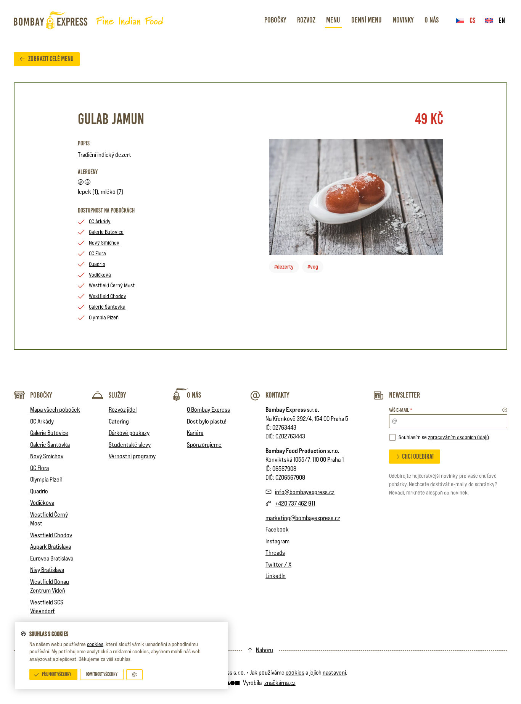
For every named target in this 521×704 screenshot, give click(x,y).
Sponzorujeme (204, 444)
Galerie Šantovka (107, 306)
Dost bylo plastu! (207, 421)
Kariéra (195, 433)
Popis (84, 143)
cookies (95, 644)
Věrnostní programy (132, 456)
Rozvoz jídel (123, 409)
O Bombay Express (208, 409)
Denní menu (366, 20)
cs (472, 20)
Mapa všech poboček (55, 409)
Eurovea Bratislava (51, 558)
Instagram (277, 541)
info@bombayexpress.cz (304, 492)
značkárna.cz (280, 682)
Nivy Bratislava (47, 570)
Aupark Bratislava (50, 546)
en (501, 20)
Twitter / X (278, 564)
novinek (459, 492)
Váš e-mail (400, 410)
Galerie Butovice (106, 232)
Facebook (277, 529)
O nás (432, 20)
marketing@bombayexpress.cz (302, 518)
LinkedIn (275, 576)
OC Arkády (100, 221)
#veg (312, 266)
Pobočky (275, 20)
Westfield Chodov (107, 296)
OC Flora (97, 253)
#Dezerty (284, 266)
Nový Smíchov (104, 242)
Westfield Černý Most (112, 285)
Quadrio (97, 264)
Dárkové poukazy (129, 433)
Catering (119, 421)
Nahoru (264, 650)
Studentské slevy (130, 444)
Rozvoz (306, 20)
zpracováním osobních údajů (458, 437)
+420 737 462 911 (295, 503)
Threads (275, 552)
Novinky (403, 20)
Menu (333, 20)
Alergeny (88, 172)
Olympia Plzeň (104, 317)
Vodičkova (100, 274)
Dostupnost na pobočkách (106, 210)
